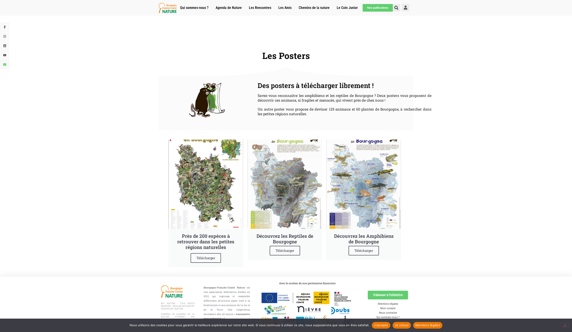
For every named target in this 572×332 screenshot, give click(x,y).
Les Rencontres (260, 8)
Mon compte (387, 308)
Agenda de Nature (229, 8)
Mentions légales (388, 303)
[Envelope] (4, 64)
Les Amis (285, 8)
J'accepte (381, 325)
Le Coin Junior (347, 8)
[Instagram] (4, 36)
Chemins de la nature (314, 8)
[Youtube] (4, 55)
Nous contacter (388, 312)
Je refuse (402, 325)
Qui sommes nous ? (388, 317)
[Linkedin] (4, 45)
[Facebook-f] (4, 27)
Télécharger (205, 258)
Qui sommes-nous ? (194, 8)
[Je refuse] (565, 325)
